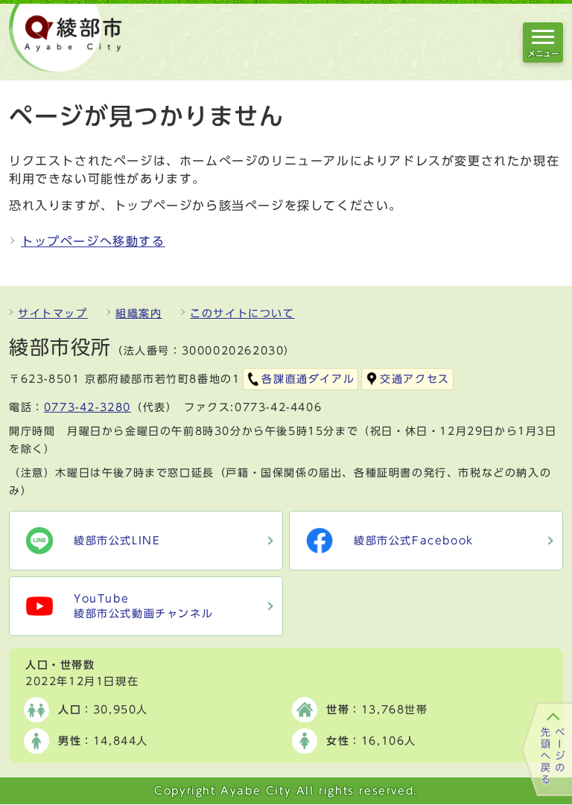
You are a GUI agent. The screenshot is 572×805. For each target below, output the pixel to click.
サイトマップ (53, 313)
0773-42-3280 (87, 407)
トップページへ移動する (93, 241)
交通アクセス (415, 379)
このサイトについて (242, 313)
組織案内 (138, 313)
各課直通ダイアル (308, 379)
